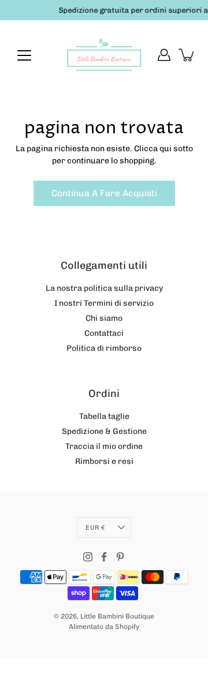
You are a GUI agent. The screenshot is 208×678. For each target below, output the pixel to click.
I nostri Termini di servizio (104, 303)
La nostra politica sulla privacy (104, 288)
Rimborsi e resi (104, 461)
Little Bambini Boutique (117, 616)
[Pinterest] (120, 556)
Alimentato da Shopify (104, 627)
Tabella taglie (104, 416)
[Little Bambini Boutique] (104, 55)
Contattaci (104, 333)
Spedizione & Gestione (104, 431)
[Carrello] (187, 55)
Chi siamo (104, 318)
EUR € (95, 527)
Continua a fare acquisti (104, 193)
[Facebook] (104, 556)
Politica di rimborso (104, 348)
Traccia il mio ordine (104, 446)
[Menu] (24, 55)
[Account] (164, 55)
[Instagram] (88, 556)
